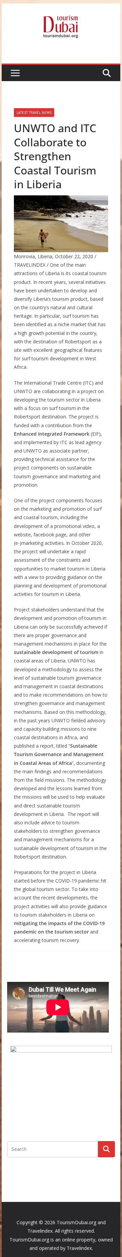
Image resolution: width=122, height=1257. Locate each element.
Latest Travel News (34, 112)
